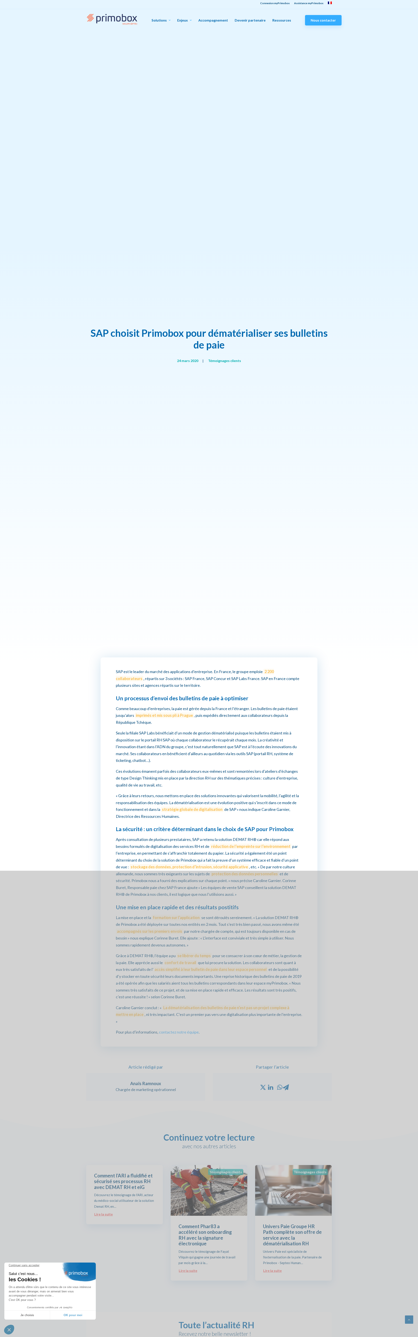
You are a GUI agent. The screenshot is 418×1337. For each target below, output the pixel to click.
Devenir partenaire (250, 20)
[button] (9, 1329)
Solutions (159, 20)
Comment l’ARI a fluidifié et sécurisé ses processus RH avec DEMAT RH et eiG (123, 1181)
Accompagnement (213, 20)
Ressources (281, 20)
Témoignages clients (224, 361)
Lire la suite (103, 1214)
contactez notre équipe (179, 1032)
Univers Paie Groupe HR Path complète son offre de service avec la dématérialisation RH (292, 1234)
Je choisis (27, 1315)
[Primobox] (112, 19)
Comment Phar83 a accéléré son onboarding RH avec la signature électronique (205, 1234)
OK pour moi (73, 1315)
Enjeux (182, 20)
